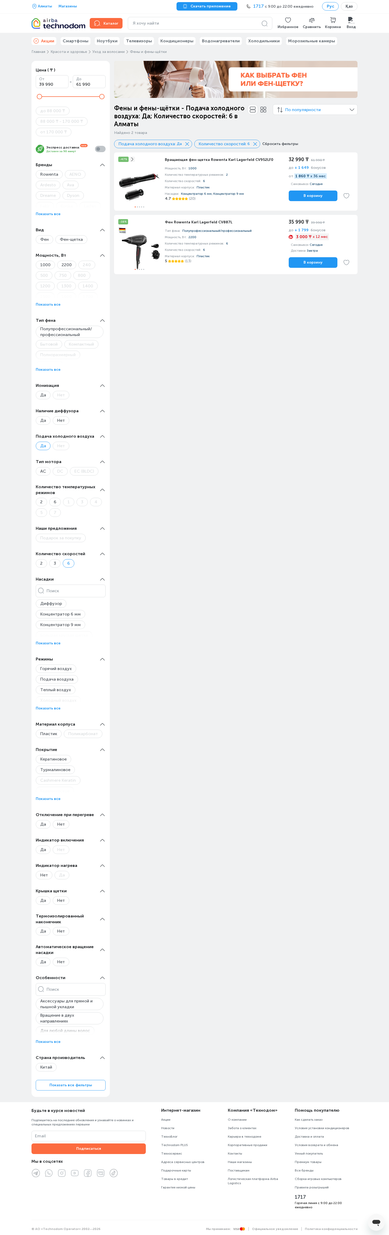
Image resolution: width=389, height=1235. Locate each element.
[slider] (39, 96)
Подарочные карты (176, 1170)
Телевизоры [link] (139, 40)
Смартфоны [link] (75, 40)
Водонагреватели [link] (221, 40)
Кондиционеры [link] (176, 40)
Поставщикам (239, 1170)
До (79, 79)
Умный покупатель (309, 1153)
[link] (236, 181)
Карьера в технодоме (244, 1136)
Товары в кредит (174, 1179)
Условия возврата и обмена (316, 1145)
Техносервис (171, 1153)
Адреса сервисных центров (183, 1162)
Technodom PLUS (174, 1145)
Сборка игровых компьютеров (318, 1179)
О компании (237, 1119)
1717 (300, 1197)
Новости (167, 1128)
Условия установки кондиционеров (322, 1128)
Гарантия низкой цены (178, 1187)
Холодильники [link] (264, 40)
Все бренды (304, 1170)
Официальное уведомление (275, 1229)
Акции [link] (47, 40)
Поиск (53, 590)
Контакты (235, 1153)
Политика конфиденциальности (331, 1229)
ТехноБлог (169, 1136)
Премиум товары (308, 1162)
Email (40, 1135)
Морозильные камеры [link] (311, 40)
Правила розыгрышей (312, 1187)
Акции (165, 1119)
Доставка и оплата (309, 1136)
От (41, 79)
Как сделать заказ (309, 1119)
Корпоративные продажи (247, 1145)
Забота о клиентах (242, 1128)
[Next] (350, 79)
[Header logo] (57, 23)
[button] (288, 23)
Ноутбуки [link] (107, 40)
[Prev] (121, 79)
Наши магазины (240, 1162)
